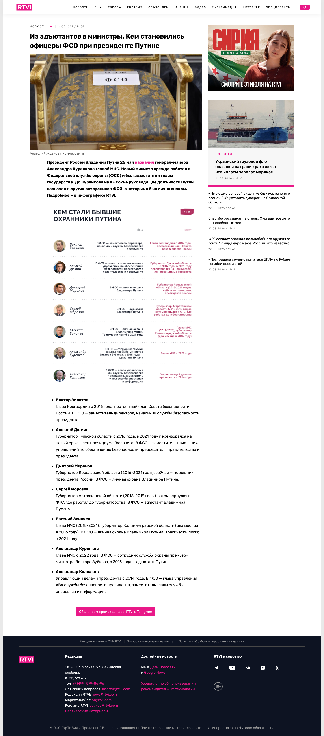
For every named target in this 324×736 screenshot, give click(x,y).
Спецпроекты (278, 7)
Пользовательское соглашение (150, 641)
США (98, 7)
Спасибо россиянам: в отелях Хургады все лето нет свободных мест (249, 220)
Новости (81, 7)
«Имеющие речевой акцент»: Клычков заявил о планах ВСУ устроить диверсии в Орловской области (249, 197)
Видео (200, 7)
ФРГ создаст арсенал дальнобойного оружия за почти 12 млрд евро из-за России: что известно (249, 241)
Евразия (134, 7)
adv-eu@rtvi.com (103, 705)
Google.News (155, 672)
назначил (144, 162)
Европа (114, 7)
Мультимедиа (224, 7)
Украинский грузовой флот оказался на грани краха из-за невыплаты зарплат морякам (245, 166)
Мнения (182, 7)
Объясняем (158, 7)
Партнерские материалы (86, 711)
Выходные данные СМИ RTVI (101, 641)
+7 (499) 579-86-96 (88, 683)
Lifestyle (251, 7)
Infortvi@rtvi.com (116, 689)
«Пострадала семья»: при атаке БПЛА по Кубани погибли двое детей (249, 261)
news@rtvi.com (104, 694)
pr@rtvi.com (102, 700)
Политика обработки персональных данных (211, 641)
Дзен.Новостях (162, 667)
